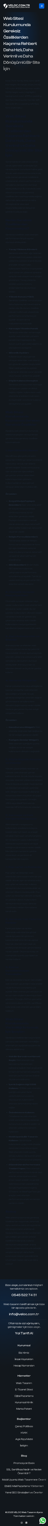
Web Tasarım (24, 1383)
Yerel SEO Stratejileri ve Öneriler (24, 1492)
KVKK (24, 1432)
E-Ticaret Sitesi (24, 1389)
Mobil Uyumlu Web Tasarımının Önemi (24, 1479)
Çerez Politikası (24, 1426)
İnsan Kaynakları (24, 1359)
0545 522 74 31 (24, 1295)
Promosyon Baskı (24, 1463)
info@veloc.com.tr (24, 1314)
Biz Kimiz (24, 1352)
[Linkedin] (26, 1523)
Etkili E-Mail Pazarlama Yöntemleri (24, 1486)
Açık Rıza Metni (24, 1439)
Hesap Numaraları (24, 1365)
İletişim (24, 1445)
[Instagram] (22, 1523)
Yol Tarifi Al (24, 1333)
